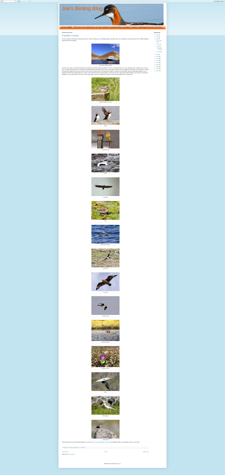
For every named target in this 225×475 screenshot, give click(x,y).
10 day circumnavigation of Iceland (101, 442)
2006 (157, 70)
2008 (157, 66)
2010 (157, 62)
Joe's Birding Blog (82, 8)
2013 (157, 56)
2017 (157, 35)
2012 (157, 58)
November (159, 40)
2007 (157, 68)
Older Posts (146, 451)
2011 (157, 60)
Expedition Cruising (70, 35)
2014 (157, 54)
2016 (157, 37)
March (158, 51)
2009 (157, 64)
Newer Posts (65, 451)
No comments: (82, 447)
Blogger (119, 463)
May (158, 46)
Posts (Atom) (71, 454)
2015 (157, 39)
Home (105, 451)
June (158, 44)
